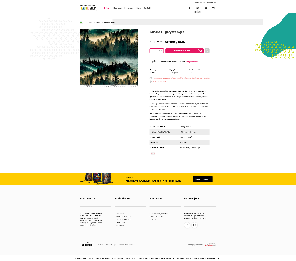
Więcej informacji (201, 179)
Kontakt (153, 219)
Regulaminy (120, 222)
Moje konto (120, 214)
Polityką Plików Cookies (133, 258)
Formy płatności (157, 216)
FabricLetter (120, 225)
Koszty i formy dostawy (159, 214)
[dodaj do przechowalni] (207, 50)
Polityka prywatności (123, 216)
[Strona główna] (88, 8)
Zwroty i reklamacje (123, 219)
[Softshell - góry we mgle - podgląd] (109, 58)
